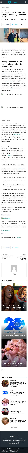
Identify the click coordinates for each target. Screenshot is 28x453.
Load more (13, 427)
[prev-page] (2, 370)
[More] (21, 24)
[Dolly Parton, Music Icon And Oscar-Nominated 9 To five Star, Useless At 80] (5, 421)
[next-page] (5, 370)
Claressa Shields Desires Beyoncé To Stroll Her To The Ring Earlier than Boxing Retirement (14, 307)
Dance (11, 409)
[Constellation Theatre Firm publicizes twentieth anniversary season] (14, 325)
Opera (13, 333)
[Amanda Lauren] (14, 216)
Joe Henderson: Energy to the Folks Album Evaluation (7, 257)
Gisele (6, 19)
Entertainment (14, 303)
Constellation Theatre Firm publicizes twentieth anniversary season (14, 336)
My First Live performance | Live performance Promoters (22, 257)
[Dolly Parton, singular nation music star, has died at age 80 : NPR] (14, 353)
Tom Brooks (12, 49)
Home (2, 7)
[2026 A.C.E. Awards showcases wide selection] (5, 411)
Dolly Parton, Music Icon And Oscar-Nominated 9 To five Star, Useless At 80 (18, 422)
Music (13, 361)
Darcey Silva (10, 81)
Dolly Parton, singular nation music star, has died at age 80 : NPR (14, 364)
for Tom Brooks (21, 168)
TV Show (7, 7)
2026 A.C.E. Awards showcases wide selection (17, 412)
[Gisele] (2, 20)
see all (18, 237)
